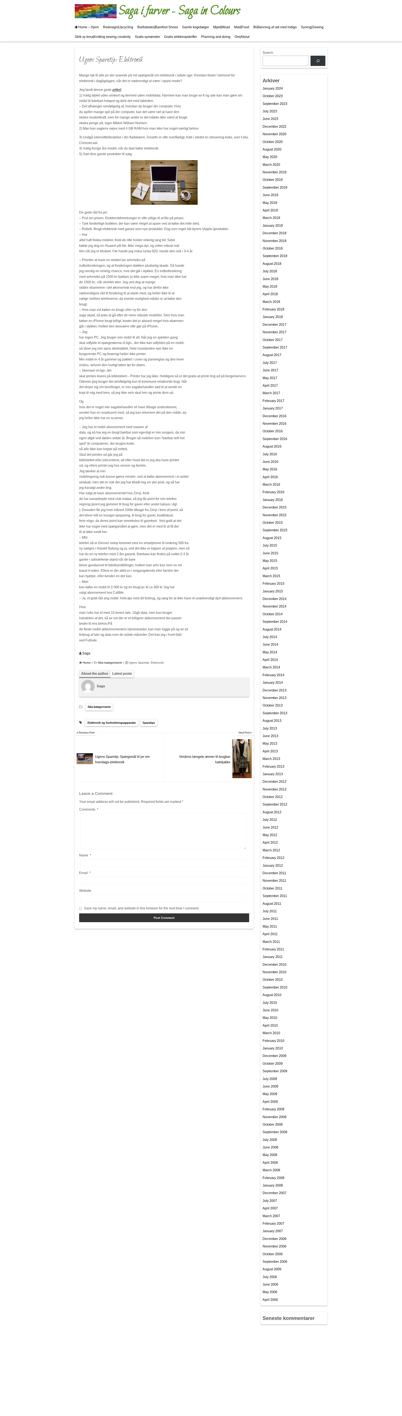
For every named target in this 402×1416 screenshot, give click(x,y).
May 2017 (270, 378)
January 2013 (273, 774)
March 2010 (271, 1033)
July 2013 (270, 728)
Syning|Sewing (312, 27)
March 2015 (271, 576)
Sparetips (149, 722)
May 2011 (270, 926)
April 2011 (270, 934)
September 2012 (275, 804)
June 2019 (270, 195)
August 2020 (272, 149)
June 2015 (270, 553)
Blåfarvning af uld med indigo (275, 27)
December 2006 (274, 1239)
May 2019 (270, 203)
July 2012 (270, 819)
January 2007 (273, 1231)
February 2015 (273, 583)
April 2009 (270, 1101)
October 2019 (273, 180)
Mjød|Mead (221, 27)
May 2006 (270, 1292)
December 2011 (274, 873)
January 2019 (273, 225)
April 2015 (270, 568)
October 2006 (273, 1254)
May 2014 (270, 652)
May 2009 (270, 1094)
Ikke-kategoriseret (99, 706)
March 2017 (271, 393)
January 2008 (273, 1185)
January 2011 (273, 957)
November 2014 (274, 606)
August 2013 (272, 720)
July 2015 (270, 545)
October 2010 (273, 979)
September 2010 (275, 987)
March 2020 (271, 164)
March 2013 (271, 759)
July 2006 (270, 1277)
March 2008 (271, 1170)
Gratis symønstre (147, 37)
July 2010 (270, 1002)
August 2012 (272, 812)
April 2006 (270, 1299)
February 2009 (273, 1109)
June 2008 (270, 1147)
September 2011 (275, 896)
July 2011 (270, 911)
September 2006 (275, 1261)
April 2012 (270, 842)
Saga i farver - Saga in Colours (179, 11)
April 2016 (270, 477)
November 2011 (274, 880)
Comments (88, 809)
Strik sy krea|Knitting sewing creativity (103, 37)
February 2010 (273, 1041)
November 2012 (274, 789)
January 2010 (273, 1048)
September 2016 (275, 439)
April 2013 (270, 751)
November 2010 (274, 972)
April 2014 (270, 660)
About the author (94, 673)
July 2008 (270, 1140)
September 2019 (275, 187)
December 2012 (274, 781)
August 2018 (272, 263)
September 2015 (275, 530)
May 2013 (270, 743)
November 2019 (274, 172)
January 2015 (273, 591)
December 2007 (274, 1193)
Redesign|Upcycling (118, 27)
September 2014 (275, 621)
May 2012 (270, 835)
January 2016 (273, 500)
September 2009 (275, 1071)
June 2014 (270, 644)
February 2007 (273, 1223)
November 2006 (274, 1246)
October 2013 (273, 705)
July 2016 (270, 454)
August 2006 (272, 1269)
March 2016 (271, 484)
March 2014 (271, 667)
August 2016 (272, 446)
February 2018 (273, 309)
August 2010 (272, 995)
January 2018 (273, 317)
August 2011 (272, 903)
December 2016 (274, 416)
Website (85, 890)
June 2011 (270, 918)
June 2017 (270, 370)
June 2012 (270, 827)
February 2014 (273, 675)
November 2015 (274, 515)
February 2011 (273, 949)
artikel (116, 89)
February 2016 (273, 492)
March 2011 (271, 942)
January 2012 (273, 865)
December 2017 (274, 324)
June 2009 (270, 1086)
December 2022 (274, 126)
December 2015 (274, 507)
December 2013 (274, 690)
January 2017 (273, 408)
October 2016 (273, 431)
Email (85, 873)
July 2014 (270, 637)
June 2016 (270, 461)
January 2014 (273, 682)
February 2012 (273, 858)
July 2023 (270, 111)
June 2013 (270, 736)
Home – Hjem (88, 27)
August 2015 (272, 538)
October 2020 (273, 142)
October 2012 (273, 797)
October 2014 (273, 614)
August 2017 (272, 355)
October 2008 (273, 1124)
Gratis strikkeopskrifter (180, 37)
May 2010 (270, 1018)
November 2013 (274, 698)
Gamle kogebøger (195, 27)
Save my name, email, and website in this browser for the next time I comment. (141, 908)
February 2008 (273, 1178)
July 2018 (270, 271)
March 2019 (271, 218)
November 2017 (274, 332)
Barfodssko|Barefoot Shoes (157, 27)
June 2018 (270, 279)
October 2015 (273, 522)
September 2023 (275, 104)
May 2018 (270, 286)
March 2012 (271, 850)
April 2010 (270, 1025)
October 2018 (273, 248)
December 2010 (274, 964)
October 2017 (273, 340)
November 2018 (274, 241)
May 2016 (270, 469)
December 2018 (274, 233)
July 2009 (270, 1079)
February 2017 (273, 401)
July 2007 (270, 1200)
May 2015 (270, 561)
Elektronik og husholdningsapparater (112, 722)
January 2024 (273, 88)
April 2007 (270, 1208)
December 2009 (274, 1056)
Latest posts (122, 673)
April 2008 (270, 1162)
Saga (86, 653)
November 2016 (274, 423)
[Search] (318, 61)
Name (85, 855)
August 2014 (272, 629)
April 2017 (270, 385)
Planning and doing (215, 37)
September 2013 (275, 713)
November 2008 (274, 1117)
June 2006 (270, 1284)
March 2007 (271, 1216)
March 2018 (271, 302)
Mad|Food (241, 27)
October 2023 (273, 96)
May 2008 (270, 1155)
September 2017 (275, 347)
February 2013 (273, 766)
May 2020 (270, 157)
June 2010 (270, 1010)
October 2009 (273, 1063)
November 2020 (274, 134)
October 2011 (272, 888)
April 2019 (270, 210)
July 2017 (270, 362)
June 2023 (270, 119)
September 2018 (275, 256)
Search (268, 52)
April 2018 (270, 294)
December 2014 (274, 599)
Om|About (241, 37)
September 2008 (275, 1132)
